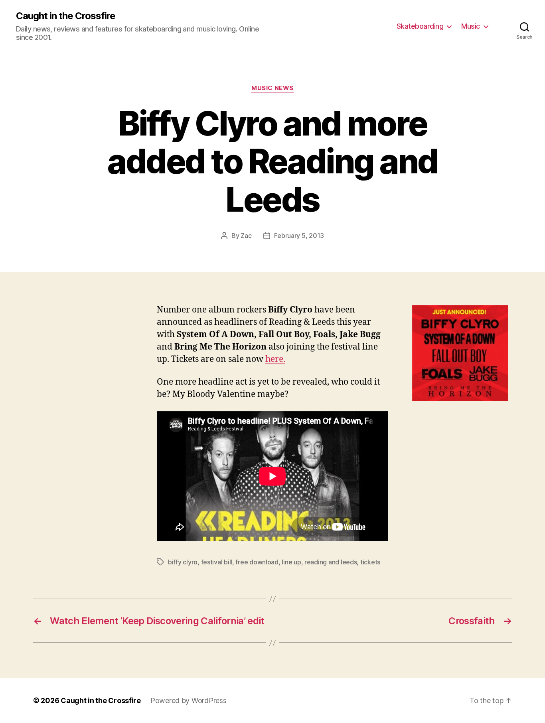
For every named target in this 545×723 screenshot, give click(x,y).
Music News (272, 88)
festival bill (217, 562)
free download (256, 562)
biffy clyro (182, 562)
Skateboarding (420, 26)
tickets (370, 562)
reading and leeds (330, 562)
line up (291, 562)
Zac (246, 236)
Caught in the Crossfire (65, 16)
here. (275, 359)
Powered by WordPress (188, 700)
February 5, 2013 (299, 236)
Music (470, 26)
